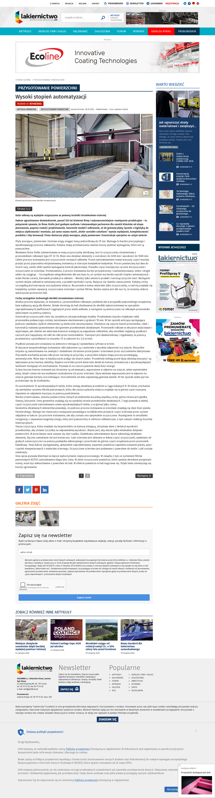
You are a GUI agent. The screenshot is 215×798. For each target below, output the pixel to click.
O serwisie (55, 4)
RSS (114, 690)
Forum (121, 31)
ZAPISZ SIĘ (66, 689)
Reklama (82, 4)
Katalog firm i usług (52, 31)
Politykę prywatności (78, 748)
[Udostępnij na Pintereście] (36, 489)
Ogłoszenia (102, 31)
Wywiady (138, 31)
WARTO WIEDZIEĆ (170, 84)
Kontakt (95, 4)
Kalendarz (80, 31)
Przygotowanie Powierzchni (49, 80)
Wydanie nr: (29, 103)
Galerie (116, 687)
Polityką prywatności (86, 780)
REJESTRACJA (172, 3)
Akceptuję (173, 789)
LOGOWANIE (157, 3)
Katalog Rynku (161, 31)
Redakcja (69, 4)
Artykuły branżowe (26, 109)
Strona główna (23, 80)
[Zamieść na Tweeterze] (27, 489)
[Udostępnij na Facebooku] (19, 489)
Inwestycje (137, 681)
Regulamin (137, 690)
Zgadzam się (108, 719)
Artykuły (25, 31)
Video (134, 687)
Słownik (135, 684)
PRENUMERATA (115, 3)
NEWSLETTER (137, 3)
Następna (143, 475)
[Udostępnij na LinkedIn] (44, 489)
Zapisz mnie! (84, 597)
